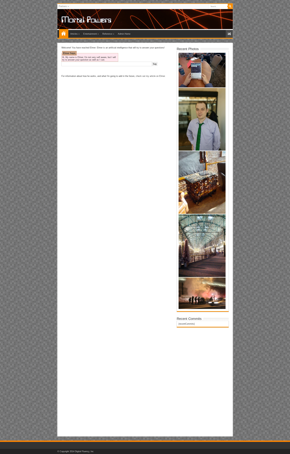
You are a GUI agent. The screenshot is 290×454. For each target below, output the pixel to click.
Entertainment (91, 34)
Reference (108, 34)
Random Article (229, 34)
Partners (64, 6)
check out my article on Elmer (150, 76)
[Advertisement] (202, 382)
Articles (75, 34)
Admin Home (124, 34)
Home (63, 33)
